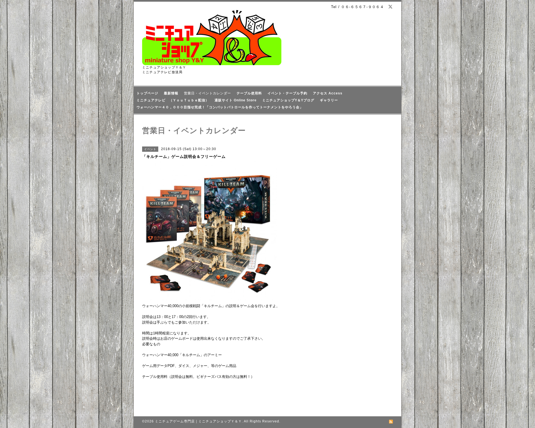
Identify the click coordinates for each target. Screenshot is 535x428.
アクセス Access (327, 93)
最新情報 (171, 93)
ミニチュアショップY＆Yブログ (288, 100)
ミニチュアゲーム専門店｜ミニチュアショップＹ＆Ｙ (198, 421)
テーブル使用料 (249, 93)
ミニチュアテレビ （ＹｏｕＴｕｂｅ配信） (173, 100)
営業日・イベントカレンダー (207, 93)
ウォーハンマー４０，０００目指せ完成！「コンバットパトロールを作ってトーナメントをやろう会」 (220, 107)
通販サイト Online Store (236, 100)
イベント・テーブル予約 (287, 93)
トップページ (147, 93)
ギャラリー (329, 100)
